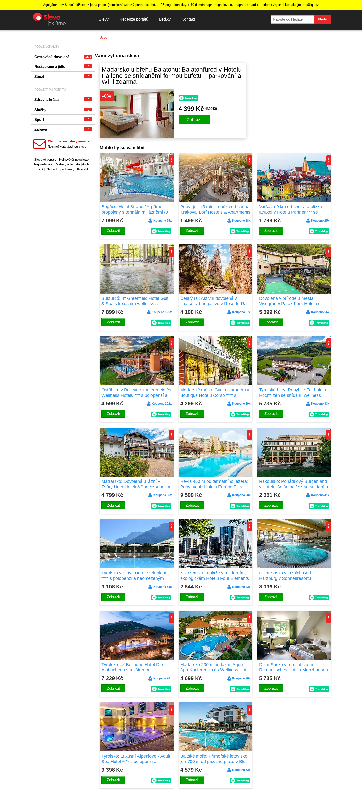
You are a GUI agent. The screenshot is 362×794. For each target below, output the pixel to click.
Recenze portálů (133, 19)
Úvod (103, 37)
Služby (61, 110)
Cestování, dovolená (62, 57)
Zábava (61, 129)
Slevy (104, 19)
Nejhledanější (43, 164)
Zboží (61, 76)
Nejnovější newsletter (74, 159)
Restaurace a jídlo (61, 66)
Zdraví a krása (61, 99)
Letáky (165, 19)
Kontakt (188, 19)
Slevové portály (45, 159)
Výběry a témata (68, 164)
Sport (61, 119)
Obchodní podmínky (60, 169)
